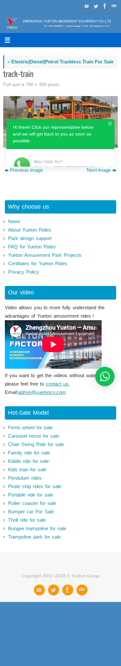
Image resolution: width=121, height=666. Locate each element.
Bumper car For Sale (31, 511)
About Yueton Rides (29, 230)
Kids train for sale (27, 469)
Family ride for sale (29, 452)
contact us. (58, 384)
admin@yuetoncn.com (42, 392)
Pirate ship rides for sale (34, 486)
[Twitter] (95, 6)
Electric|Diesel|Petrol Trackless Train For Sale (60, 61)
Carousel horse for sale (33, 436)
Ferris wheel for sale (30, 427)
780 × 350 (36, 84)
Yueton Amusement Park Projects (44, 255)
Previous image (26, 170)
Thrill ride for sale (27, 520)
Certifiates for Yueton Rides (37, 263)
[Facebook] (104, 6)
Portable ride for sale (30, 494)
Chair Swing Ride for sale (36, 444)
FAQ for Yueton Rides (32, 246)
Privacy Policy (23, 272)
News (14, 221)
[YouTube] (86, 6)
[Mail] (113, 6)
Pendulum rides (25, 478)
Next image (99, 170)
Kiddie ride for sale (28, 461)
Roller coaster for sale (32, 503)
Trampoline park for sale (34, 537)
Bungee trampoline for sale (37, 528)
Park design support (30, 238)
